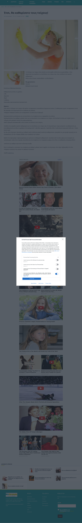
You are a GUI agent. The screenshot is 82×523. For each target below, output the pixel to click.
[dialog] (41, 261)
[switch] (57, 260)
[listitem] (41, 257)
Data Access (41, 283)
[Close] (63, 240)
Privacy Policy (48, 283)
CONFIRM (31, 278)
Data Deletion (34, 283)
